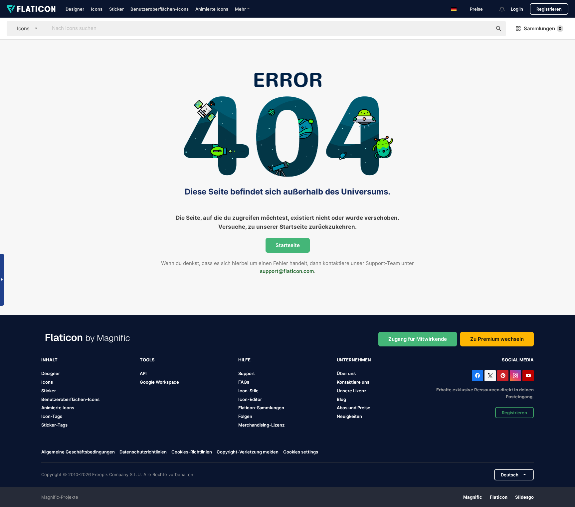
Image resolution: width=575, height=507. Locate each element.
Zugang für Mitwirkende (417, 339)
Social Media (518, 359)
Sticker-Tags (54, 425)
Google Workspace (159, 382)
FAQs (243, 382)
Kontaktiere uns (353, 382)
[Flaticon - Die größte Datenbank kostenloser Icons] (31, 9)
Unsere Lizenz (351, 390)
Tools (147, 359)
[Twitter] (490, 375)
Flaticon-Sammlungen (261, 407)
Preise (476, 9)
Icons (96, 9)
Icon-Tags (51, 416)
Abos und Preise (353, 407)
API (143, 373)
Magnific (472, 497)
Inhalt (49, 359)
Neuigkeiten (349, 416)
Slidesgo (524, 497)
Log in (517, 9)
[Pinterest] (502, 375)
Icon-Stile (248, 390)
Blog (341, 399)
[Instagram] (515, 375)
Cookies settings (300, 451)
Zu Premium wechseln (497, 339)
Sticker (116, 9)
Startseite (288, 245)
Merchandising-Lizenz (261, 425)
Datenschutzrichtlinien (143, 451)
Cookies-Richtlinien (191, 451)
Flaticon (498, 497)
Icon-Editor (250, 399)
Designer (75, 9)
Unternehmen (354, 359)
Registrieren (549, 9)
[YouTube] (528, 375)
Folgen (245, 416)
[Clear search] (484, 28)
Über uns (346, 373)
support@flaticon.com (287, 271)
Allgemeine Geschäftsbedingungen (78, 451)
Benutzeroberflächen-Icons (159, 9)
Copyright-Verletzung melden (248, 451)
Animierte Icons (211, 9)
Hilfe (244, 359)
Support (246, 373)
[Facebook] (477, 375)
